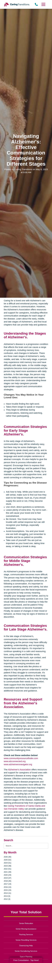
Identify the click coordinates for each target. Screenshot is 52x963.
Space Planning (26, 957)
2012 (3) (7, 899)
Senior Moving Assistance (26, 929)
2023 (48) (7, 866)
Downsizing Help (26, 946)
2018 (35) (7, 881)
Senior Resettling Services (26, 940)
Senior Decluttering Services (26, 951)
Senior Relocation (26, 923)
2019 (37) (7, 878)
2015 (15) (7, 890)
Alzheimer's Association (19, 769)
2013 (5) (7, 896)
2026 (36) (7, 857)
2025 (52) (7, 860)
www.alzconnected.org (15, 761)
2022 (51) (7, 869)
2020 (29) (7, 875)
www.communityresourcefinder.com (21, 758)
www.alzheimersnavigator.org (18, 764)
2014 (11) (7, 893)
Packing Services (26, 934)
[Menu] (43, 4)
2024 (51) (7, 863)
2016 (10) (7, 887)
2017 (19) (7, 884)
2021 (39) (7, 872)
